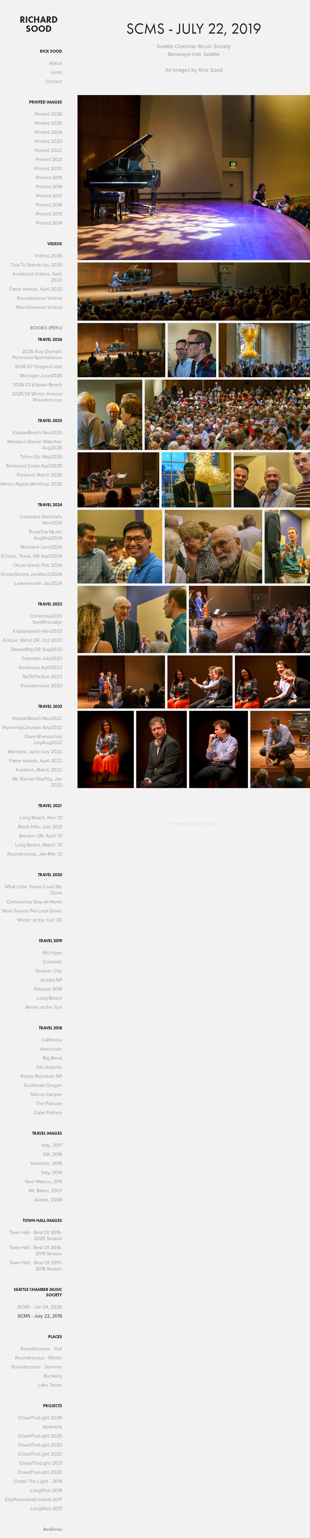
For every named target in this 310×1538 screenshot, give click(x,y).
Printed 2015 (49, 213)
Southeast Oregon (43, 1085)
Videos (54, 243)
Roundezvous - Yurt (41, 1348)
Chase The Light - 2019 (38, 1481)
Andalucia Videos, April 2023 (37, 276)
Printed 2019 (49, 177)
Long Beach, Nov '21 (41, 817)
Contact (53, 81)
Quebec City (48, 970)
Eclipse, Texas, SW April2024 (31, 556)
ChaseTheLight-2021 (40, 1463)
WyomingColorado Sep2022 (32, 727)
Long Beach (49, 998)
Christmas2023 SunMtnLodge (46, 618)
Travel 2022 (50, 706)
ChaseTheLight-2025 (40, 1435)
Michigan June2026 (41, 375)
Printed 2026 (48, 114)
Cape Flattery (48, 1112)
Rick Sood (51, 51)
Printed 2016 (49, 204)
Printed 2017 (49, 195)
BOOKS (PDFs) (46, 328)
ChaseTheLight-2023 (40, 1444)
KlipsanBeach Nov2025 (37, 432)
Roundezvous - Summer (37, 1366)
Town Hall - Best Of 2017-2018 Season (35, 1265)
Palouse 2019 (48, 988)
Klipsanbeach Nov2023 (37, 631)
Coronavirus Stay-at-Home (34, 901)
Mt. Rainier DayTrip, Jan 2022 (37, 781)
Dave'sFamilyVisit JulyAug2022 (43, 739)
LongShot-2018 (46, 1490)
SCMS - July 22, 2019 (40, 1315)
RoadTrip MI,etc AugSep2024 (45, 534)
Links (56, 72)
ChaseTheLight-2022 (40, 1454)
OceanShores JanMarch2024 (31, 574)
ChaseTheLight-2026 (40, 1417)
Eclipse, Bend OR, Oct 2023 (32, 640)
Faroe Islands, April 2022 (35, 288)
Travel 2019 (50, 940)
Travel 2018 (50, 1028)
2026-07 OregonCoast (38, 366)
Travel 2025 (50, 420)
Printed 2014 (49, 222)
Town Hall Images (42, 1220)
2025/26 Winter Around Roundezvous (37, 396)
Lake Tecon (50, 1384)
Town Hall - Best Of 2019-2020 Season (35, 1235)
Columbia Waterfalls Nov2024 (41, 519)
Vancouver (50, 1048)
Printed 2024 (48, 132)
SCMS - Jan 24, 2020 (39, 1306)
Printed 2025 (48, 123)
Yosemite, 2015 (46, 1163)
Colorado (52, 961)
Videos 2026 (48, 255)
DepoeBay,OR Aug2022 (36, 649)
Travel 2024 (50, 504)
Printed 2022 (48, 150)
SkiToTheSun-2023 (42, 676)
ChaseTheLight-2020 (40, 1472)
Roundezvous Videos (39, 298)
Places (55, 1336)
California (52, 1039)
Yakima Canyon (46, 1094)
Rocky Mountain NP (41, 1076)
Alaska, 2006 (48, 1199)
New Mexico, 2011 (43, 1181)
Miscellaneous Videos (39, 307)
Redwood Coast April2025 (34, 465)
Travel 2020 (50, 874)
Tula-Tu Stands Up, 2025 (36, 264)
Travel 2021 (50, 805)
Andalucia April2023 (40, 667)
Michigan (52, 952)
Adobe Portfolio (204, 823)
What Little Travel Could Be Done (33, 889)
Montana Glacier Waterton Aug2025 (34, 444)
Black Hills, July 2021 (40, 826)
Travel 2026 (50, 339)
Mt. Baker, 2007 (45, 1190)
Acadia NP (51, 979)
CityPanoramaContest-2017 (33, 1499)
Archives (52, 1529)
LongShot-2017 (46, 1508)
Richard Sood (40, 24)
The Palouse (49, 1103)
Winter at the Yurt (43, 1007)
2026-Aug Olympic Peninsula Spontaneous (37, 354)
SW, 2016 (52, 1154)
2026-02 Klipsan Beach (37, 384)
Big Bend (52, 1057)
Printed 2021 (49, 159)
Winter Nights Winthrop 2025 (31, 483)
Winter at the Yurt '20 (39, 919)
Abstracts (52, 1426)
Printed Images (45, 102)
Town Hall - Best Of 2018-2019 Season (35, 1250)
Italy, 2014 (51, 1172)
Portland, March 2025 (39, 474)
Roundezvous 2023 (41, 685)
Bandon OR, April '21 (40, 835)
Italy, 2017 (51, 1145)
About (55, 63)
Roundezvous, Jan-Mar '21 (34, 853)
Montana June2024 (41, 546)
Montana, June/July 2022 (35, 751)
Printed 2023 (48, 141)
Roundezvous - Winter (38, 1357)
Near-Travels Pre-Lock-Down (32, 910)
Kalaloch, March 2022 (39, 769)
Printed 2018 (49, 186)
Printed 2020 (48, 168)
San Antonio (49, 1067)
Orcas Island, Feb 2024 (37, 565)
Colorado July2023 (41, 658)
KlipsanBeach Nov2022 (37, 718)
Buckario (53, 1375)
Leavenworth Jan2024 (38, 583)
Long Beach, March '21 (38, 844)
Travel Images (47, 1133)
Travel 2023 (50, 604)
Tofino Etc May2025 (41, 456)
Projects (52, 1405)
